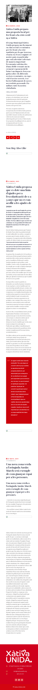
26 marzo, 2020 (14, 26)
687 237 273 (20, 674)
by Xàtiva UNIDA (11, 132)
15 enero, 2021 (13, 181)
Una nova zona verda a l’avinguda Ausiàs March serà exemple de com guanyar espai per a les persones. (19, 471)
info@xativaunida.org (20, 671)
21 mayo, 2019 (13, 459)
